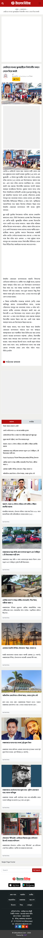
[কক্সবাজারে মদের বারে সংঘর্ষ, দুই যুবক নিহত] (22, 728)
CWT (25, 935)
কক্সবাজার (23, 9)
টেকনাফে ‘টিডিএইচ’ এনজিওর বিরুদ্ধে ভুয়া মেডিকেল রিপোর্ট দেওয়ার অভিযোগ (19, 839)
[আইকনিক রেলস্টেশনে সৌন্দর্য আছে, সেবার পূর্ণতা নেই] (22, 681)
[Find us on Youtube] (26, 926)
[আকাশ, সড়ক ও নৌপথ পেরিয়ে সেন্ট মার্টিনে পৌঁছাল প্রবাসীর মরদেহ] (22, 490)
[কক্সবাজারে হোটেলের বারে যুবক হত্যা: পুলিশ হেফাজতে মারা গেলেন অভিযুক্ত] (22, 776)
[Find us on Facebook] (16, 926)
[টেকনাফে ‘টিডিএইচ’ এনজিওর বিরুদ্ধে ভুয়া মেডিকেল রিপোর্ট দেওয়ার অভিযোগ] (22, 824)
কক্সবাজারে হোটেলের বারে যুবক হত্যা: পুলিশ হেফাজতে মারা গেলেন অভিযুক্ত (20, 791)
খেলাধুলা (29, 905)
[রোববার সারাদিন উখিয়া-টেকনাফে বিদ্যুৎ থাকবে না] (22, 634)
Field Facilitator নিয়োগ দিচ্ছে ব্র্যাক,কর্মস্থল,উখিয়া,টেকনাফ (20, 458)
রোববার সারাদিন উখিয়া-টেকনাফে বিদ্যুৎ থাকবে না (17, 469)
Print (17, 79)
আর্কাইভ (22, 895)
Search (37, 870)
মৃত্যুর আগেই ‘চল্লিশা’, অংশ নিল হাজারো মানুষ (16, 439)
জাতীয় (31, 895)
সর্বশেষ (11, 422)
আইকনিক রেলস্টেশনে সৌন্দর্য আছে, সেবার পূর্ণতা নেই (19, 473)
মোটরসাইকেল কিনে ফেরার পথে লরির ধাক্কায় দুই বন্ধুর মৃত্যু (20, 435)
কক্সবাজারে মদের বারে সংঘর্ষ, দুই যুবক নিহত (16, 743)
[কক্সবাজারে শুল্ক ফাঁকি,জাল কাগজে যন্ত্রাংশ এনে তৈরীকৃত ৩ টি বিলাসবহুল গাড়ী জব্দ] (22, 538)
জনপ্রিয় (31, 422)
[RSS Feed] (23, 926)
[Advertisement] (21, 38)
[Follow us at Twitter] (19, 926)
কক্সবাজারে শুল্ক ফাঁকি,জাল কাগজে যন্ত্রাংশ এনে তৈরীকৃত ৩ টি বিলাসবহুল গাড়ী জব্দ (21, 553)
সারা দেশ (31, 900)
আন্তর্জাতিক (11, 900)
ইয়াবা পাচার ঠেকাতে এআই (10, 426)
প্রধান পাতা (13, 895)
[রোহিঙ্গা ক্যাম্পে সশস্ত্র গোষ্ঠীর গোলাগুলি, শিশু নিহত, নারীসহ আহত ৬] (22, 586)
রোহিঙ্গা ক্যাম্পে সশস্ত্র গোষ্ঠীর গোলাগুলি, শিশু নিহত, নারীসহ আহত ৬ (19, 601)
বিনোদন (13, 905)
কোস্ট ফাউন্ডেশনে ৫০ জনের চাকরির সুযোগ (16, 430)
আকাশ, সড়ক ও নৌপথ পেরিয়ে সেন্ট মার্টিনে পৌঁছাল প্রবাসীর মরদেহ (19, 505)
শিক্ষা (21, 905)
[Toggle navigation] (39, 3)
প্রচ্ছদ (16, 9)
